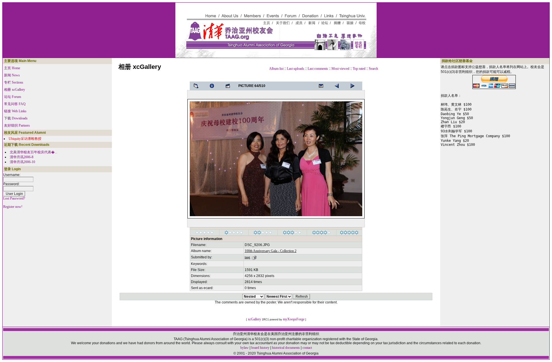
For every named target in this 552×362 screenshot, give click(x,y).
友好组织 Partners (17, 125)
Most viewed (340, 69)
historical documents (286, 348)
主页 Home (12, 68)
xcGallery (254, 319)
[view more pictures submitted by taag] (254, 257)
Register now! (12, 207)
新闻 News (12, 75)
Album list (276, 69)
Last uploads (295, 69)
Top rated (359, 69)
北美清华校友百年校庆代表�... (33, 152)
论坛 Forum (12, 97)
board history (260, 348)
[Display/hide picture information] (214, 86)
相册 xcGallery (14, 90)
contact (307, 348)
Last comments (318, 69)
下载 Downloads (16, 118)
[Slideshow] (229, 86)
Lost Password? (14, 198)
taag (247, 257)
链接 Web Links (15, 111)
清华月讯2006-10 (22, 162)
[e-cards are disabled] (322, 86)
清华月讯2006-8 (21, 157)
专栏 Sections (13, 82)
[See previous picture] (354, 86)
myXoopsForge (293, 319)
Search (373, 69)
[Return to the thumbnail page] (198, 86)
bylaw (244, 348)
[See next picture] (338, 86)
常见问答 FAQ (15, 104)
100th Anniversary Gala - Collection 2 (270, 251)
